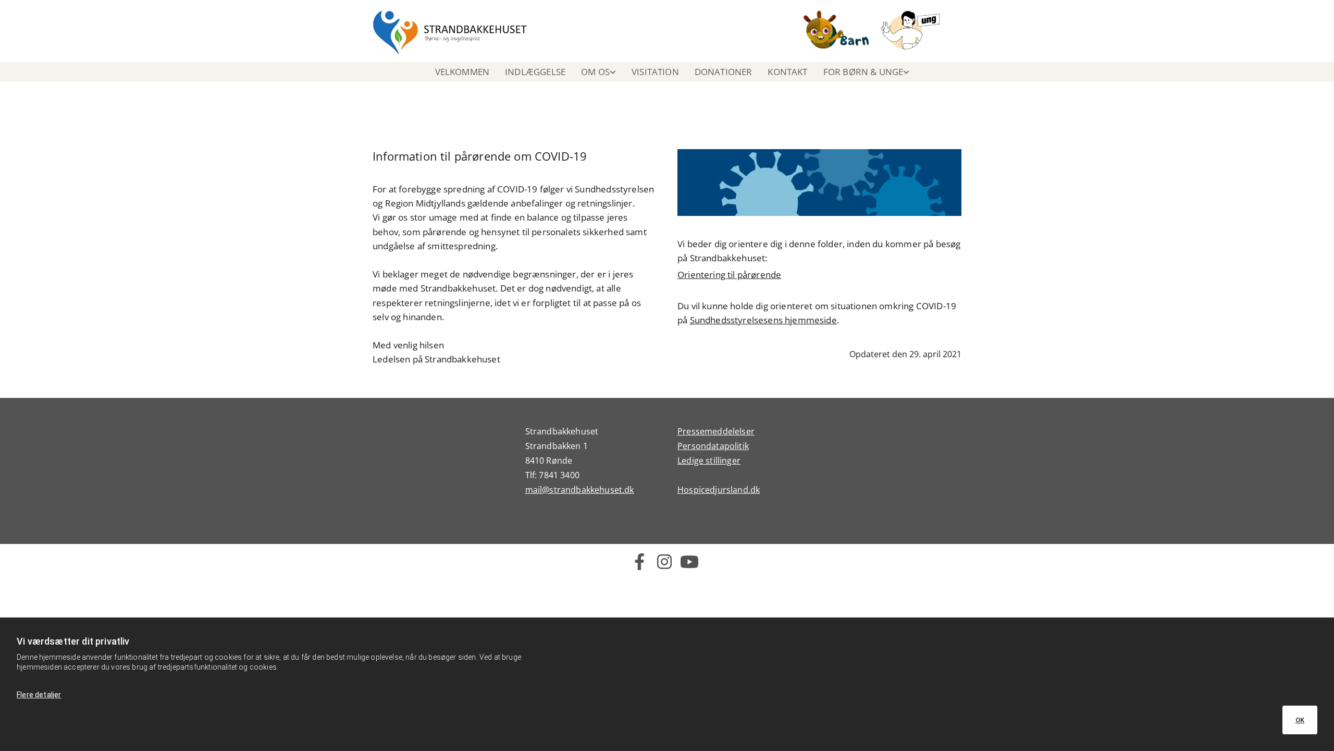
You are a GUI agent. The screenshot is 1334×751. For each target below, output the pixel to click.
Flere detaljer (39, 695)
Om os (595, 72)
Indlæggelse (535, 72)
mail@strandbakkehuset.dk (579, 489)
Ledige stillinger (708, 460)
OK (1299, 720)
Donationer (723, 72)
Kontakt (787, 72)
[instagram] (664, 562)
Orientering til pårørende (729, 275)
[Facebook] (639, 562)
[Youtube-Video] (689, 562)
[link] (598, 71)
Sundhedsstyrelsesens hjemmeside (763, 320)
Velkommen (462, 72)
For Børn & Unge (863, 72)
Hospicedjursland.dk (718, 489)
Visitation (655, 72)
